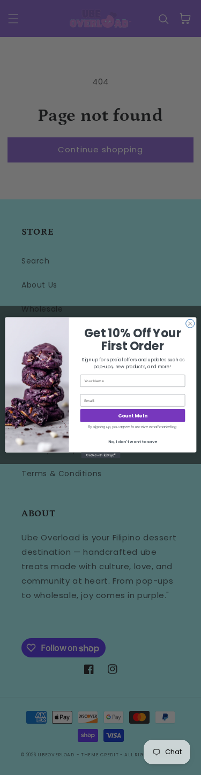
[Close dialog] (189, 323)
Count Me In (132, 415)
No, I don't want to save (132, 441)
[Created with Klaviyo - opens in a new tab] (100, 455)
